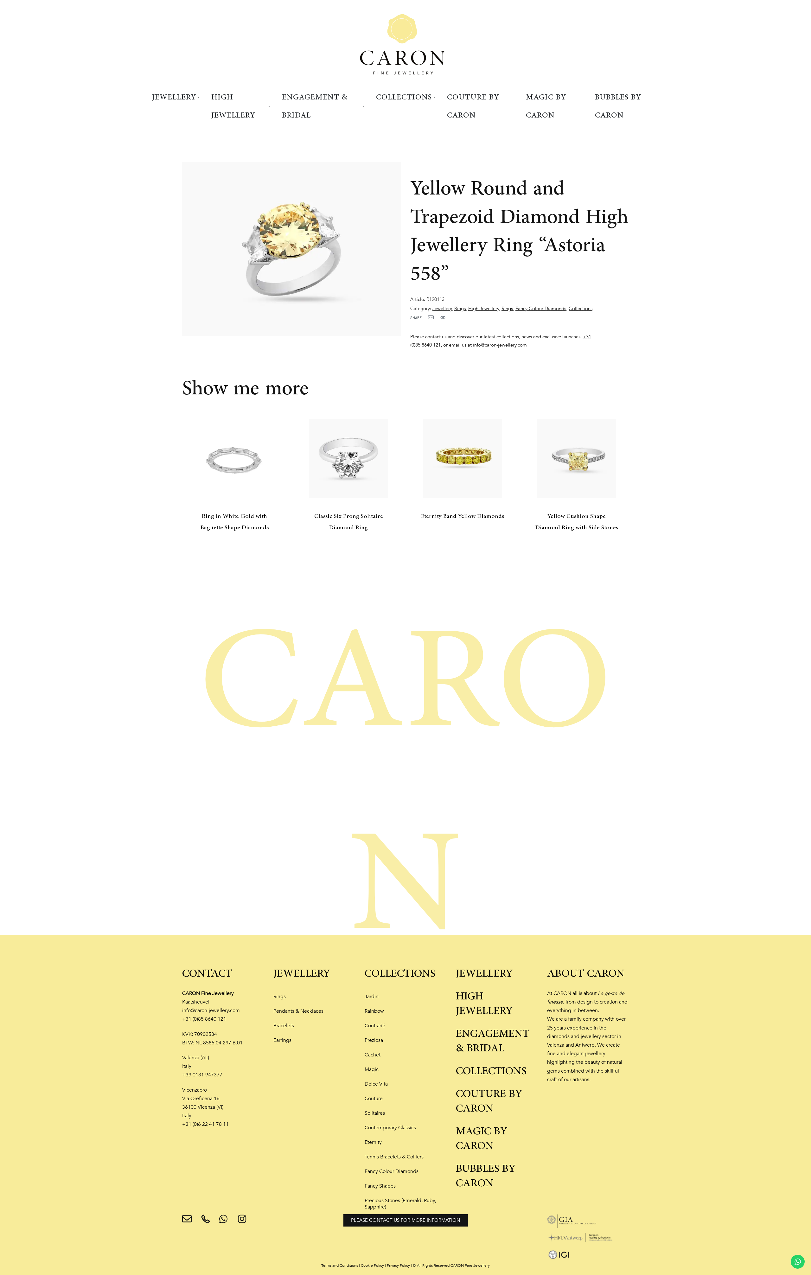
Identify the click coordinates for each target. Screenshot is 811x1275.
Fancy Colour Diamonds (540, 308)
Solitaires (375, 1113)
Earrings (282, 1040)
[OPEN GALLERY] (291, 249)
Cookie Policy (372, 1265)
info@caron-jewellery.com (500, 345)
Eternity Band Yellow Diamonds (462, 516)
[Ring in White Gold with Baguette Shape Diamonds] (234, 458)
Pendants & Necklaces (298, 1011)
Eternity (373, 1142)
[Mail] (431, 317)
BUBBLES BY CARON (486, 1176)
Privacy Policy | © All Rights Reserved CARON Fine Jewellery (438, 1265)
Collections (580, 308)
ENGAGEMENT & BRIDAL (492, 1041)
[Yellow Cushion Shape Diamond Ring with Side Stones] (576, 458)
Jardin (372, 996)
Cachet (372, 1054)
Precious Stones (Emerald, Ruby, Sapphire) (400, 1203)
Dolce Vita (376, 1084)
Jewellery (442, 308)
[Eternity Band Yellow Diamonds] (462, 458)
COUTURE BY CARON (489, 1101)
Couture (374, 1098)
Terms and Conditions (339, 1265)
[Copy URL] (443, 317)
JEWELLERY (301, 974)
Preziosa (374, 1040)
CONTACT (207, 974)
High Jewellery (483, 308)
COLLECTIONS (400, 974)
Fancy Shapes (380, 1186)
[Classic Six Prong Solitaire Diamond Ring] (348, 458)
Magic (372, 1069)
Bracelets (283, 1025)
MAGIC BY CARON (482, 1139)
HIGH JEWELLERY (484, 1004)
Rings (460, 308)
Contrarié (375, 1025)
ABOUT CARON (586, 974)
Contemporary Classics (390, 1127)
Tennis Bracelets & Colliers (394, 1156)
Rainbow (374, 1011)
